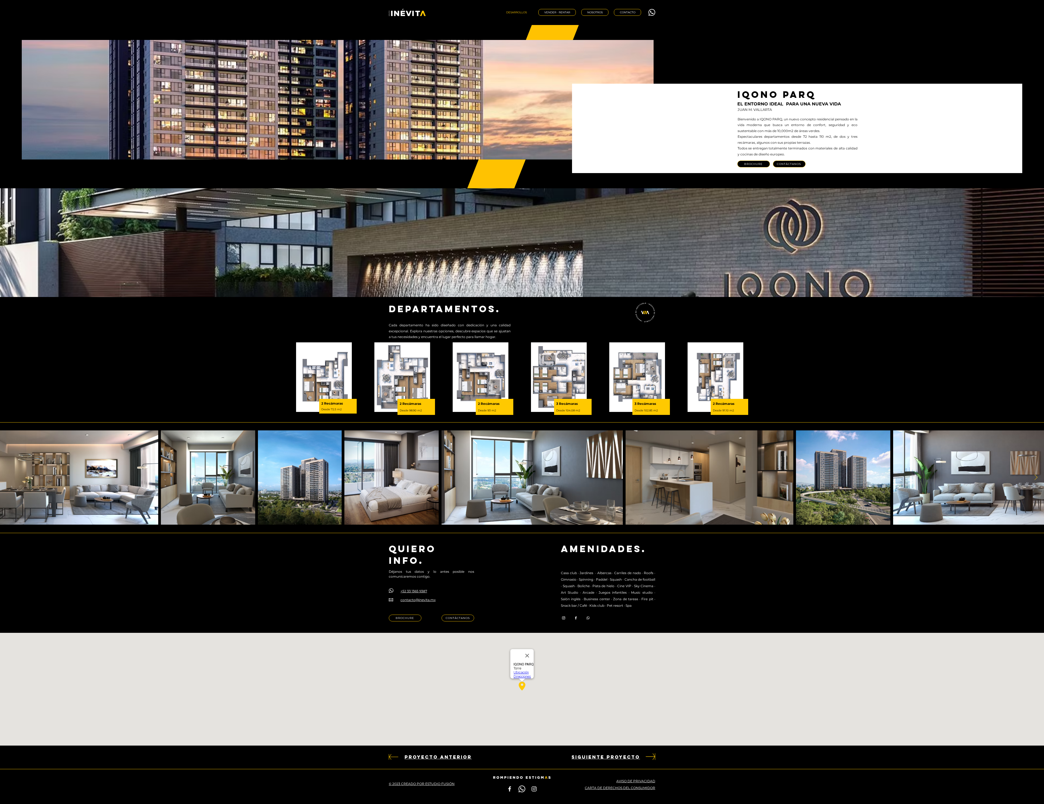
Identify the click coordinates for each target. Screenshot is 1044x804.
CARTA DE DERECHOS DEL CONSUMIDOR (620, 788)
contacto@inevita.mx (418, 600)
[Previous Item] (8, 477)
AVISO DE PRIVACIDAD (635, 781)
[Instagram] (563, 618)
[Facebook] (576, 618)
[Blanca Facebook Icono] (509, 789)
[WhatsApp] (651, 12)
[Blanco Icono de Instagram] (534, 789)
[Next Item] (1036, 477)
